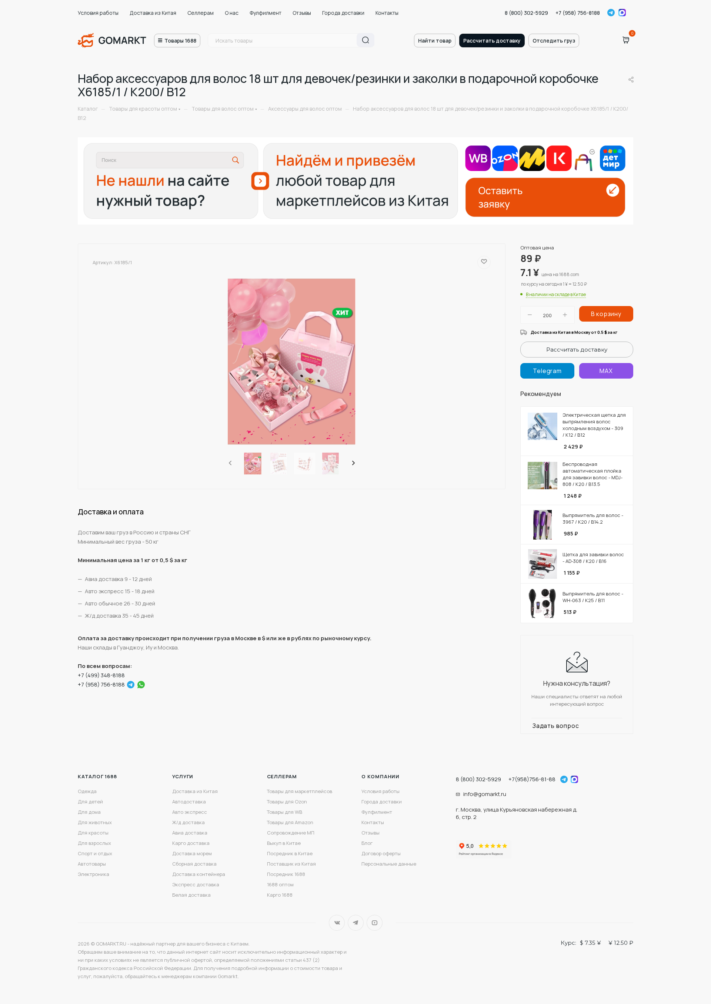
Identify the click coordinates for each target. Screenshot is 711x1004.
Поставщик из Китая (291, 863)
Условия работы (98, 12)
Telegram (611, 12)
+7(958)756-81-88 (531, 779)
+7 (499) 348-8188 (101, 675)
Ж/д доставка (188, 822)
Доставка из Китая (153, 12)
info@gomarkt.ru (484, 794)
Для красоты (93, 832)
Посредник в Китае (290, 853)
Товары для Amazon (290, 822)
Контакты (386, 12)
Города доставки (343, 12)
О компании (380, 776)
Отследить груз (554, 40)
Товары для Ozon (287, 801)
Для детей (90, 801)
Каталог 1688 (97, 776)
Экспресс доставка (195, 884)
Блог (367, 843)
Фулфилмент (265, 12)
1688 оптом (280, 884)
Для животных (95, 822)
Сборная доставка (194, 863)
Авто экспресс (189, 812)
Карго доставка (191, 843)
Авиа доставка (189, 832)
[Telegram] (130, 684)
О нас (231, 12)
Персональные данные (388, 863)
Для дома (89, 812)
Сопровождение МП (290, 832)
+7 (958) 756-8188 (577, 12)
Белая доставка (191, 894)
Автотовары (92, 863)
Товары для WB (284, 812)
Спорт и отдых (95, 853)
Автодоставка (189, 801)
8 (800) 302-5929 (526, 12)
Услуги (182, 776)
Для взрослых (94, 843)
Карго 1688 (280, 894)
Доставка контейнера (198, 874)
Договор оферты (381, 853)
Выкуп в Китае (284, 843)
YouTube (375, 923)
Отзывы (302, 12)
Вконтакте (337, 923)
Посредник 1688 (286, 874)
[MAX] (606, 370)
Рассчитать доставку (492, 40)
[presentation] (229, 463)
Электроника (93, 874)
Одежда (87, 791)
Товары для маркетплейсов (299, 791)
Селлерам (200, 12)
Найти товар (434, 40)
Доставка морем (192, 853)
